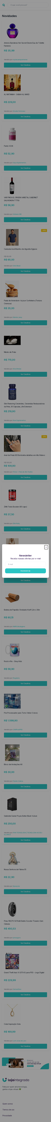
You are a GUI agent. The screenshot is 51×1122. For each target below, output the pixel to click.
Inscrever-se (25, 571)
